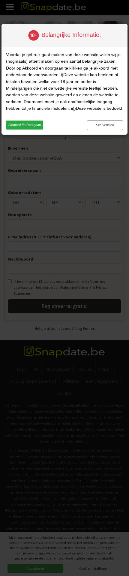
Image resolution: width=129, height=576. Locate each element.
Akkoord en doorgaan (24, 125)
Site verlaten (105, 125)
